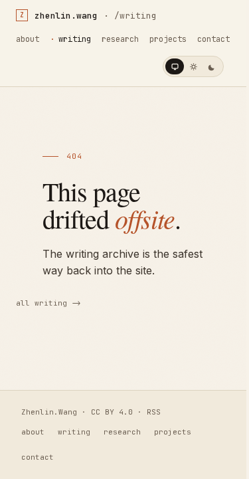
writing (74, 39)
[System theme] (174, 66)
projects (168, 39)
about (27, 39)
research (120, 39)
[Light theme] (193, 66)
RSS (154, 412)
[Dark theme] (212, 66)
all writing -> (48, 303)
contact (213, 39)
